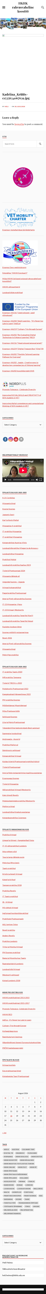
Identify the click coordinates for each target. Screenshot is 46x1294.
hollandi (24, 1178)
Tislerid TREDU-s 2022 (12, 683)
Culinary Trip (28, 1149)
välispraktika (26, 1210)
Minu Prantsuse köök (11, 711)
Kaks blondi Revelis (10, 795)
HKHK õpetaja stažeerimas (15, 1174)
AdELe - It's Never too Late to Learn (16, 1020)
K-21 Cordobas (8, 498)
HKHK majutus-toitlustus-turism (19, 1163)
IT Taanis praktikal (10, 896)
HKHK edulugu (22, 1156)
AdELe (6, 1149)
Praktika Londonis (9, 941)
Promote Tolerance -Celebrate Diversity (18, 1009)
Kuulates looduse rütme (12, 627)
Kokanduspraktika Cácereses (14, 818)
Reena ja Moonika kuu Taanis (14, 958)
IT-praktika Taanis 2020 (12, 672)
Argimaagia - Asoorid (11, 739)
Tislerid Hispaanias (10, 784)
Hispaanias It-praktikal (12, 526)
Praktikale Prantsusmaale (12, 919)
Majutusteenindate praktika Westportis (18, 801)
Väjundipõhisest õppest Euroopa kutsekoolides (21, 1042)
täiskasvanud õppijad (28, 1203)
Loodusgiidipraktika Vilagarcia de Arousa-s (20, 548)
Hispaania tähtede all (11, 576)
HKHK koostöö (10, 1160)
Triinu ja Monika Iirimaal (12, 947)
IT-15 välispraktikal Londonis (14, 846)
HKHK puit (22, 1167)
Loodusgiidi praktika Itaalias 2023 (16, 565)
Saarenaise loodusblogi (12, 733)
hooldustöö (10, 1181)
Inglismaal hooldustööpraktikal (15, 913)
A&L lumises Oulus (10, 924)
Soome (19, 1199)
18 (11, 1116)
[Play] (5, 480)
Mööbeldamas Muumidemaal (14, 705)
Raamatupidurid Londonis (12, 963)
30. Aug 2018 (20, 106)
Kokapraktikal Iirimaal (11, 756)
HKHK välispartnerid (11, 287)
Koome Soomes (8, 509)
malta (6, 1192)
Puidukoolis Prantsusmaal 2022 (15, 689)
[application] (23, 470)
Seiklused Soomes (9, 717)
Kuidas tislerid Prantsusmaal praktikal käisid (20, 761)
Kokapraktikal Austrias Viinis (14, 542)
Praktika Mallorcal (10, 745)
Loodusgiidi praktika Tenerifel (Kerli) (17, 615)
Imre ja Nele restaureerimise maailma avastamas (22, 773)
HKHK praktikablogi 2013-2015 (15, 997)
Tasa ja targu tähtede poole (13, 857)
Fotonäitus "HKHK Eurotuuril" (14, 273)
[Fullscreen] (41, 480)
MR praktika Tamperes (11, 677)
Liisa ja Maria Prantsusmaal (13, 722)
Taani (27, 1199)
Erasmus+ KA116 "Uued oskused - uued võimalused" (18, 313)
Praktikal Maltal (9, 559)
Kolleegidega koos (10, 1031)
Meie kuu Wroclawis (10, 863)
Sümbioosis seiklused (11, 750)
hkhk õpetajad (10, 1171)
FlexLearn (32, 1153)
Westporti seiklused (10, 975)
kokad (20, 1185)
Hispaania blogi (9, 503)
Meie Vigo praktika (10, 655)
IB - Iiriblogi (7, 902)
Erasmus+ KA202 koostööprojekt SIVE (18, 371)
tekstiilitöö (9, 1203)
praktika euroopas (12, 1195)
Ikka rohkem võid (9, 851)
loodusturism (24, 1188)
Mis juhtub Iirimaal (10, 907)
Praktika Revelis (9, 891)
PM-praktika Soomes (11, 700)
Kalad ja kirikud (8, 879)
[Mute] (37, 480)
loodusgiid (9, 1188)
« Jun (4, 1133)
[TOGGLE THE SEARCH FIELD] (42, 7)
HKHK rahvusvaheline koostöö (23, 7)
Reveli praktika (8, 930)
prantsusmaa (30, 1195)
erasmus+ (20, 1153)
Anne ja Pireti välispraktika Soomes (16, 599)
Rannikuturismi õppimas (12, 1037)
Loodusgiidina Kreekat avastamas (16, 812)
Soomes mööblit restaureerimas (15, 632)
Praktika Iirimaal (9, 834)
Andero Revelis (8, 935)
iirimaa (22, 1181)
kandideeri (9, 1185)
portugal (28, 1192)
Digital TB (8, 1153)
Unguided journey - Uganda (13, 582)
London (29, 1185)
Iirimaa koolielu (8, 1065)
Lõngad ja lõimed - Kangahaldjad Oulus (18, 840)
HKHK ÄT (33, 1167)
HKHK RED (7, 1014)
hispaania (8, 1156)
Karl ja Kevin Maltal (10, 520)
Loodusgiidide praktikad (12, 292)
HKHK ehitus (36, 1156)
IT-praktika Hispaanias (11, 531)
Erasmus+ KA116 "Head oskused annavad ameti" (22, 343)
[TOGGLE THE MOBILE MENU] (3, 7)
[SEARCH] (40, 143)
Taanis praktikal (9, 868)
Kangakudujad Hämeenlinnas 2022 (16, 694)
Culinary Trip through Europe (14, 1025)
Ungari (36, 1206)
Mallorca (38, 1188)
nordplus (16, 1192)
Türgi (27, 1206)
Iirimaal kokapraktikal (11, 587)
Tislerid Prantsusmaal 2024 (13, 570)
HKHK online (9, 1167)
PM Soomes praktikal (11, 952)
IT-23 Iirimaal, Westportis (13, 610)
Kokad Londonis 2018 (11, 980)
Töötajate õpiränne (13, 1206)
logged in (19, 124)
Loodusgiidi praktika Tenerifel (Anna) (17, 621)
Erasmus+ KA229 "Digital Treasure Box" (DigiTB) (23, 349)
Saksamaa (8, 1199)
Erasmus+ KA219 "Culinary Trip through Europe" (22, 329)
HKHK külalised (27, 1160)
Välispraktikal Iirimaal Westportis (16, 789)
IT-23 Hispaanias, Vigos (12, 604)
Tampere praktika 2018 (12, 885)
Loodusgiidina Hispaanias (13, 554)
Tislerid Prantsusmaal (11, 767)
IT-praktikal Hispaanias (12, 537)
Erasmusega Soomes (10, 778)
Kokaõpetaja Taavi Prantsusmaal (15, 1076)
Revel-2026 (7, 638)
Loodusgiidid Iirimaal (11, 969)
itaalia (31, 1181)
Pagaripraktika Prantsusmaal (14, 593)
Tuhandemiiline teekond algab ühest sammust (21, 728)
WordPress (28, 1289)
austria (15, 1149)
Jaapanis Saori (8, 514)
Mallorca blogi (8, 806)
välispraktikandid (12, 1213)
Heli (7, 106)
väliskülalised (10, 1210)
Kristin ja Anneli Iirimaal (12, 874)
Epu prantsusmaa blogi (11, 1071)
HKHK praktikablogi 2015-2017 (15, 1003)
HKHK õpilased (10, 1178)
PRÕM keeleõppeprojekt (12, 1048)
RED (40, 1195)
